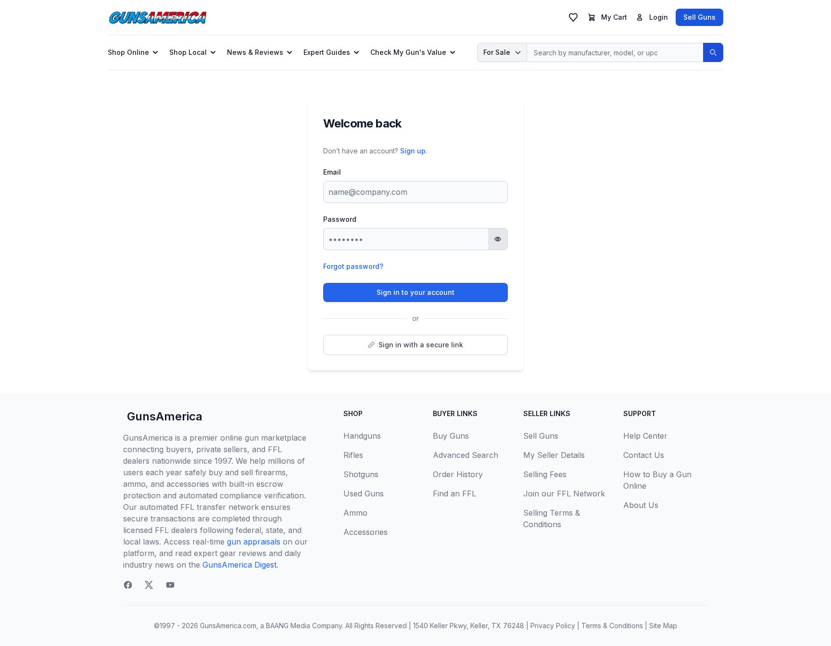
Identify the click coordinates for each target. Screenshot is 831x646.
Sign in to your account (415, 292)
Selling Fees (545, 474)
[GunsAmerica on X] (149, 585)
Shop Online (128, 52)
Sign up (413, 151)
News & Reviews (255, 52)
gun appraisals (253, 541)
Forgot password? (353, 266)
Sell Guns (699, 17)
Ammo (355, 513)
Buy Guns (451, 436)
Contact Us (643, 455)
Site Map (663, 625)
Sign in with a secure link (420, 345)
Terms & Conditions (612, 625)
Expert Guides (326, 52)
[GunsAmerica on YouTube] (170, 585)
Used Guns (363, 493)
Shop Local (188, 52)
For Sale (496, 52)
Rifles (353, 455)
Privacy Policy (552, 625)
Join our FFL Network (564, 493)
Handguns (362, 436)
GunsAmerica (164, 416)
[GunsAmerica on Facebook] (128, 585)
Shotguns (360, 474)
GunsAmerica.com (228, 625)
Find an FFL (454, 493)
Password (339, 219)
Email (332, 172)
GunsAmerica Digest (239, 565)
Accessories (365, 532)
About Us (640, 505)
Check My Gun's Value (408, 52)
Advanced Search (465, 455)
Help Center (645, 436)
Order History (458, 474)
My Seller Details (554, 455)
